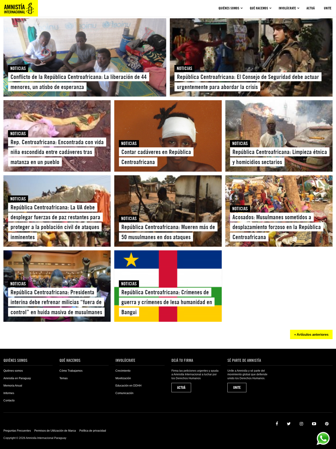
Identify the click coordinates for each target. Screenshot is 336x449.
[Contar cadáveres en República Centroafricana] (167, 136)
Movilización (123, 378)
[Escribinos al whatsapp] (323, 438)
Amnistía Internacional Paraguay (19, 8)
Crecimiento (123, 370)
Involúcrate (287, 8)
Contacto (9, 400)
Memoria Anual (12, 385)
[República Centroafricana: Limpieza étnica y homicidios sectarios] (279, 136)
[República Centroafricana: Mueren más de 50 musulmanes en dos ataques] (167, 212)
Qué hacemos (259, 8)
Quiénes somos (229, 8)
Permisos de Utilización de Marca (55, 430)
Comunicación (124, 393)
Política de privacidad (92, 430)
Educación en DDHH (128, 385)
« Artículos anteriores (311, 334)
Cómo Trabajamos (71, 370)
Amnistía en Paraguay (17, 378)
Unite (327, 8)
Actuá (311, 8)
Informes (8, 393)
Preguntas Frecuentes (17, 430)
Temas (63, 378)
